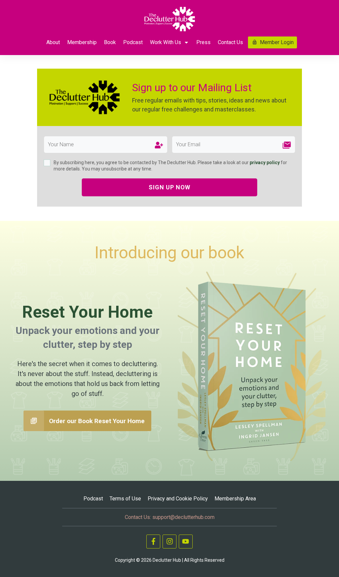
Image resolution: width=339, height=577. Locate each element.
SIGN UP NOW (169, 187)
